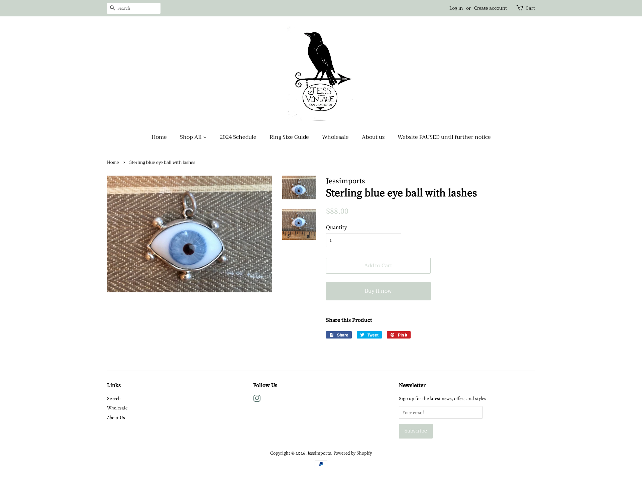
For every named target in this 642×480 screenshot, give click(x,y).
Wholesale (335, 137)
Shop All (191, 137)
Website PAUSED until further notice (444, 137)
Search (114, 398)
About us (373, 137)
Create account (490, 8)
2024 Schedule (238, 137)
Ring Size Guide (289, 137)
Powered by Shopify (352, 453)
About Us (116, 417)
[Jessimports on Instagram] (256, 399)
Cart (530, 8)
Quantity (336, 227)
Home (159, 137)
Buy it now (378, 291)
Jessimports (319, 453)
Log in (456, 8)
